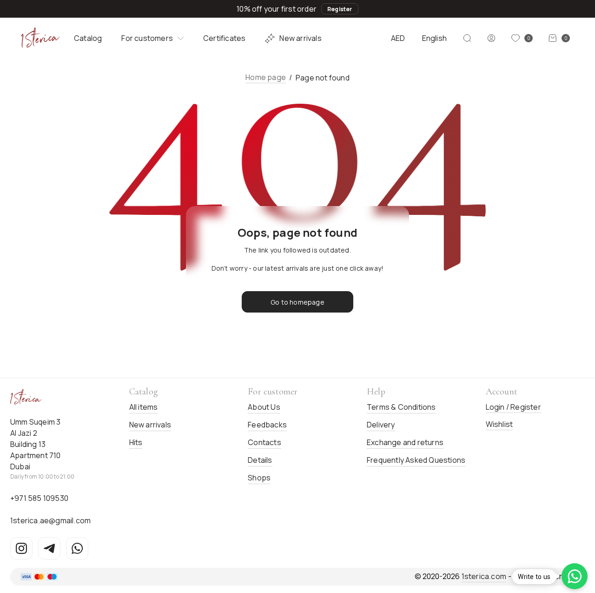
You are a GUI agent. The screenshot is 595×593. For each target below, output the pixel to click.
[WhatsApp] (77, 548)
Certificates (224, 38)
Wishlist (499, 424)
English (434, 38)
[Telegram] (49, 548)
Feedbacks (267, 425)
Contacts (264, 442)
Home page (265, 77)
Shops (259, 478)
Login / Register (513, 407)
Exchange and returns (405, 442)
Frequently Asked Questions (416, 460)
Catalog (88, 38)
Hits (136, 442)
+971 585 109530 (39, 498)
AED (398, 38)
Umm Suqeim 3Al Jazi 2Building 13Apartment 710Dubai (35, 444)
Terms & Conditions (401, 407)
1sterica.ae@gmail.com (50, 520)
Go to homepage (297, 302)
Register (339, 9)
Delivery (381, 425)
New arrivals (300, 38)
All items (143, 407)
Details (260, 460)
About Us (264, 407)
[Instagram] (21, 548)
